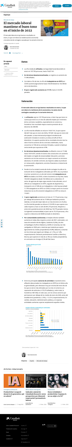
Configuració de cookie (23, 9)
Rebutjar (57, 5)
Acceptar (67, 5)
